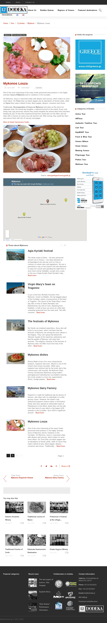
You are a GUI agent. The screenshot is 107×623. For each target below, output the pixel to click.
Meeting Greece (82, 151)
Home (8, 2)
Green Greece (81, 146)
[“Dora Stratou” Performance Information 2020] (32, 607)
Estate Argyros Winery (59, 549)
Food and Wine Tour (19, 35)
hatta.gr (84, 597)
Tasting (39, 87)
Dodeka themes (47, 10)
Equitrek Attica (44, 592)
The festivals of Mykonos (43, 321)
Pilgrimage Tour (82, 155)
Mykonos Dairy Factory (42, 388)
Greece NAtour (81, 141)
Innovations (7, 15)
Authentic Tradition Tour (86, 123)
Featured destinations (87, 10)
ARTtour (79, 119)
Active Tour (80, 114)
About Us (32, 10)
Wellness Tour (81, 164)
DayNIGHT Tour (82, 132)
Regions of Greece (66, 10)
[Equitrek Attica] (32, 595)
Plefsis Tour (80, 160)
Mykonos (30, 23)
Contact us (29, 2)
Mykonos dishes (38, 354)
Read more (32, 275)
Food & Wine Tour (83, 137)
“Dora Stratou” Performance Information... (44, 607)
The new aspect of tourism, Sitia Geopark (46, 582)
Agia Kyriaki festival (40, 250)
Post (12, 23)
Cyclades (21, 23)
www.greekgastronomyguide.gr (58, 175)
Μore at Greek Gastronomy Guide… (17, 122)
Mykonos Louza (15, 83)
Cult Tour (79, 128)
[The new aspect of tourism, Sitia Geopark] (32, 583)
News (18, 2)
